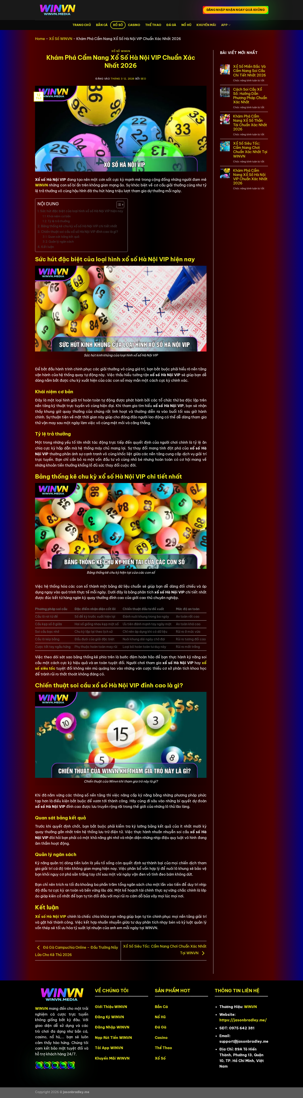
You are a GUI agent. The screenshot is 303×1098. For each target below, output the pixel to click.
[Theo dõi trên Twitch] (71, 1065)
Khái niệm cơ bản (59, 216)
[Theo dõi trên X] (39, 1065)
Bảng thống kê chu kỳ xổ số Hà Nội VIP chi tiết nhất (79, 226)
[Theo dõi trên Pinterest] (47, 1065)
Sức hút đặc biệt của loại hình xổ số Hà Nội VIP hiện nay (81, 211)
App (224, 25)
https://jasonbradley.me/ (243, 1020)
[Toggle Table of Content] (118, 204)
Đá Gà (171, 25)
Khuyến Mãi (206, 25)
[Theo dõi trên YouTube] (55, 1065)
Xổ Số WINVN (60, 38)
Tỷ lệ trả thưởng (59, 221)
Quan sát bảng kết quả (63, 236)
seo (143, 78)
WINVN (41, 185)
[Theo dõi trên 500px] (63, 1065)
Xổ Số (118, 25)
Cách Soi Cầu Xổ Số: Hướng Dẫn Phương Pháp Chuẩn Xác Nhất (250, 95)
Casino (134, 25)
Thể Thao (153, 25)
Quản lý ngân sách (61, 241)
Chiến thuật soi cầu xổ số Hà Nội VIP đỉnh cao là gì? (79, 232)
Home (40, 38)
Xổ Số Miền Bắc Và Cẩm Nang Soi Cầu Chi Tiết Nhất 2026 (249, 70)
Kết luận (47, 247)
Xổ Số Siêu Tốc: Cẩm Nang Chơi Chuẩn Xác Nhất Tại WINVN (250, 149)
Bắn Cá (102, 25)
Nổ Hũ (186, 25)
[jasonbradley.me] (57, 10)
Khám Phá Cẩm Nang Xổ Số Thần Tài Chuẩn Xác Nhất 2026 (250, 122)
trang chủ (82, 25)
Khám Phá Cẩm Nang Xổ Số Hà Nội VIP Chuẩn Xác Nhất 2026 (250, 177)
